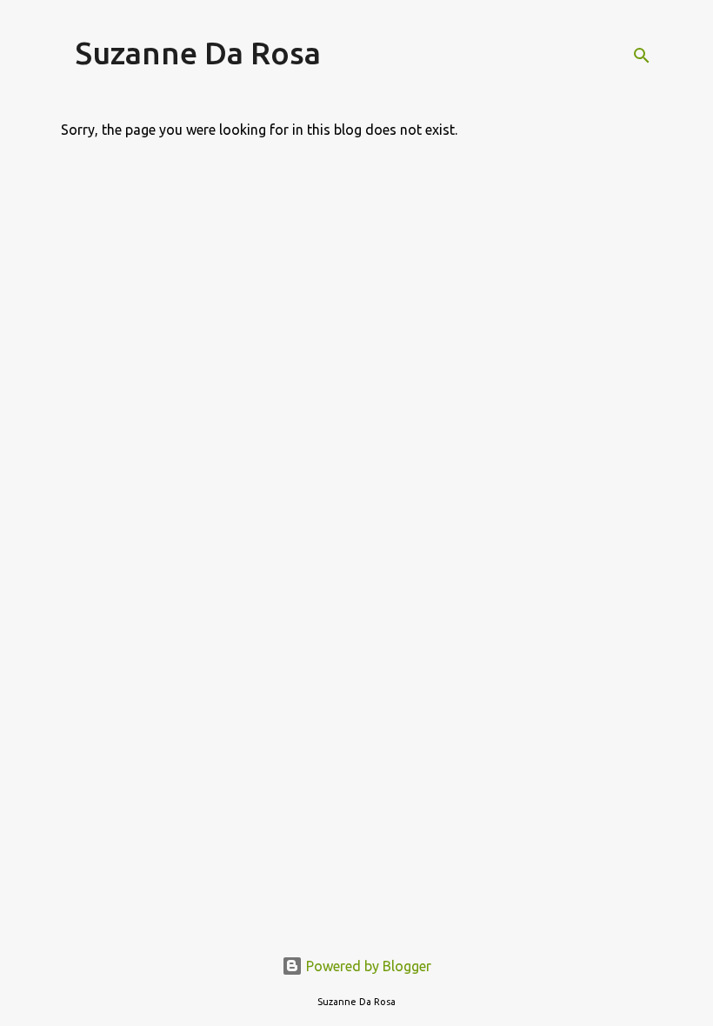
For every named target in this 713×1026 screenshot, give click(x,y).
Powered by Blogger (367, 966)
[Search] (641, 56)
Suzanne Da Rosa (198, 52)
